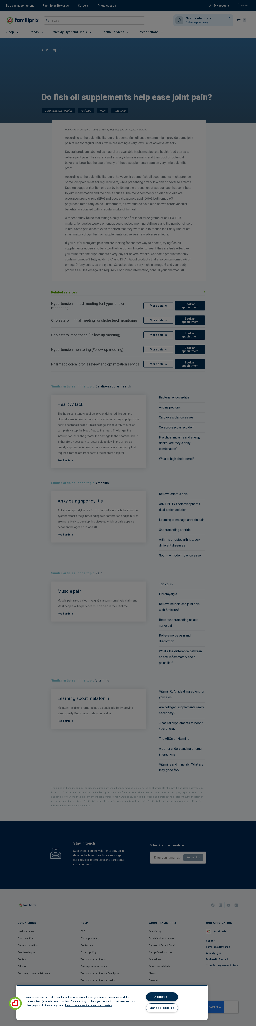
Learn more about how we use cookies (88, 1005)
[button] (15, 1003)
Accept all (161, 997)
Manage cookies (161, 1008)
